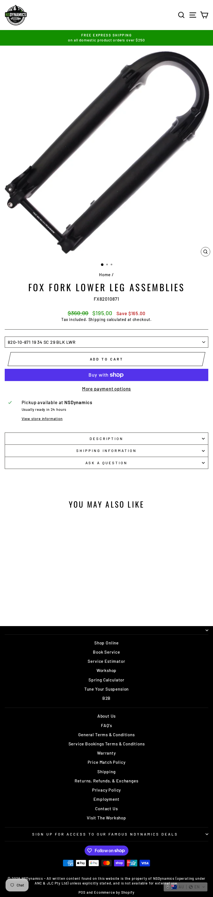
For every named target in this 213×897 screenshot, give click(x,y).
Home (105, 274)
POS (81, 892)
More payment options (106, 388)
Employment (106, 799)
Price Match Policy (107, 762)
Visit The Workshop (106, 817)
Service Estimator (106, 661)
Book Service (106, 651)
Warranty (106, 752)
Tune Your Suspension (106, 688)
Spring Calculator (106, 679)
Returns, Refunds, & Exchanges (106, 780)
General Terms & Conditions (106, 734)
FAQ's (106, 725)
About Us (106, 715)
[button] (185, 887)
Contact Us (106, 808)
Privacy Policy (106, 789)
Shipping (97, 319)
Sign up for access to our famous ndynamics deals (105, 834)
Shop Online (106, 642)
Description (107, 438)
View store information (42, 418)
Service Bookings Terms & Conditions (107, 743)
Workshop (107, 670)
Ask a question (106, 463)
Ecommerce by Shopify (114, 892)
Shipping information (106, 450)
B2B (106, 698)
